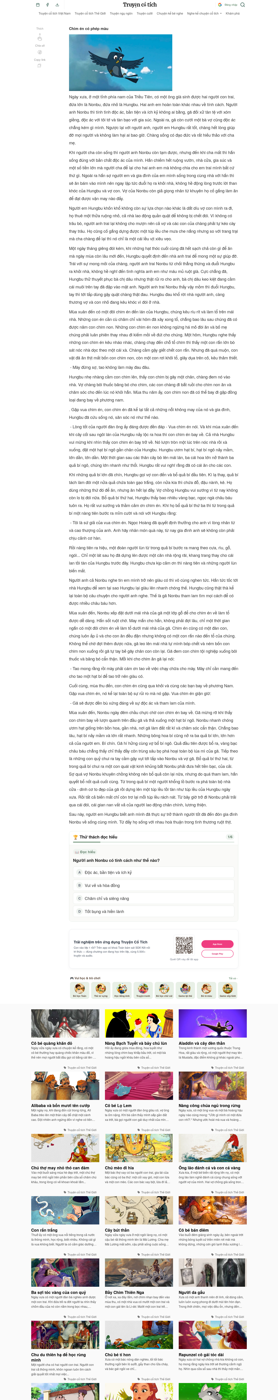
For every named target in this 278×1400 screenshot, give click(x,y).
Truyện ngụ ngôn (121, 13)
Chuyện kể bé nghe (170, 13)
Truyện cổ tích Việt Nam (55, 13)
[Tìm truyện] (242, 4)
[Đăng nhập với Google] (219, 4)
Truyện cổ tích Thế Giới (90, 13)
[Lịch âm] (38, 4)
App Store (217, 944)
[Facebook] (47, 4)
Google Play (217, 953)
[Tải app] (57, 4)
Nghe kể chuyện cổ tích (203, 13)
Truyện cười (145, 13)
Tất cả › (233, 978)
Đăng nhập (231, 4)
